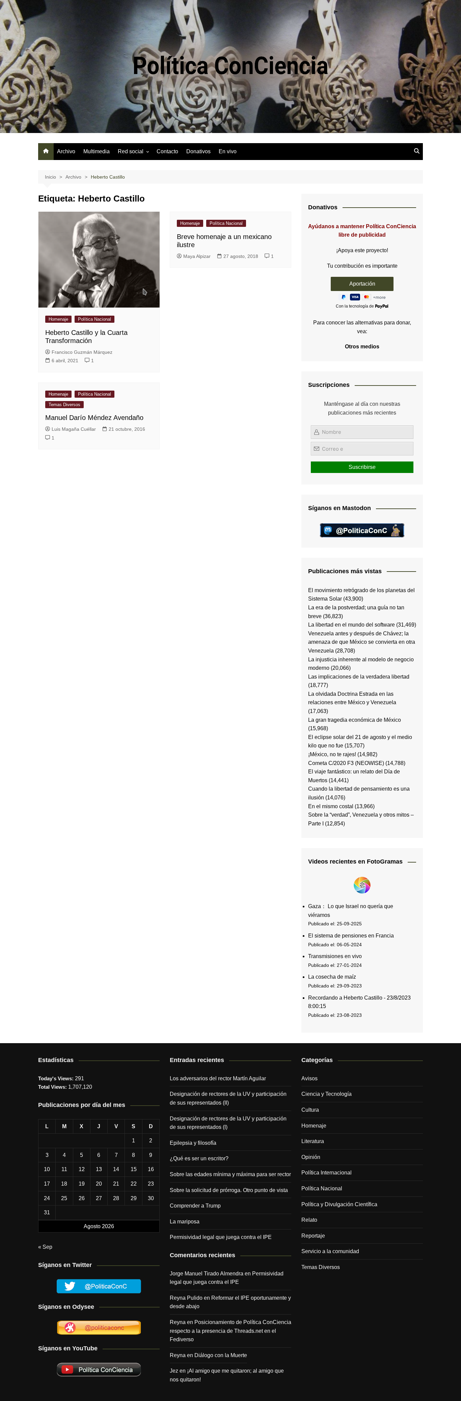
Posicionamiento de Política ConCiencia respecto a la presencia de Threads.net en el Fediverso (230, 1330)
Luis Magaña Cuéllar (74, 429)
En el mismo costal (330, 806)
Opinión (310, 1157)
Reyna (178, 1355)
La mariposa (184, 1221)
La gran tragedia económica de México (354, 720)
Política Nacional (94, 319)
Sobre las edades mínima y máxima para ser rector (230, 1174)
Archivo (66, 151)
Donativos (198, 151)
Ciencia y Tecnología (326, 1094)
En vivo (228, 151)
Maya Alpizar (197, 256)
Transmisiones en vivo (335, 956)
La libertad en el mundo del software (351, 625)
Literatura (312, 1141)
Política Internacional (326, 1172)
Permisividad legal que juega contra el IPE (221, 1237)
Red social (130, 151)
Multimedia (96, 151)
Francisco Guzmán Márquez (82, 352)
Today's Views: (56, 1078)
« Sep (45, 1247)
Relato (309, 1220)
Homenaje (58, 319)
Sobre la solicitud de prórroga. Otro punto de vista (229, 1190)
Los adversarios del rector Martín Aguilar (218, 1078)
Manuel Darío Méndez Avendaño (94, 417)
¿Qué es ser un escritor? (199, 1158)
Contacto (167, 151)
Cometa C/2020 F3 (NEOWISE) (346, 763)
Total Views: (53, 1087)
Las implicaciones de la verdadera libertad (358, 677)
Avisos (309, 1078)
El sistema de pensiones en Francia (351, 936)
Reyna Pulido (186, 1298)
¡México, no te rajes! (332, 754)
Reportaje (313, 1236)
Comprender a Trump (195, 1206)
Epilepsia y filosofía (193, 1143)
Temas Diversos (64, 404)
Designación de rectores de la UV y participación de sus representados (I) (228, 1123)
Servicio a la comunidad (330, 1251)
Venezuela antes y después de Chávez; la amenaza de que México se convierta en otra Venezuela (361, 642)
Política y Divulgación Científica (339, 1204)
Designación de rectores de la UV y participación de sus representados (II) (228, 1098)
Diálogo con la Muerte (220, 1355)
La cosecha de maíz (332, 977)
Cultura (310, 1110)
